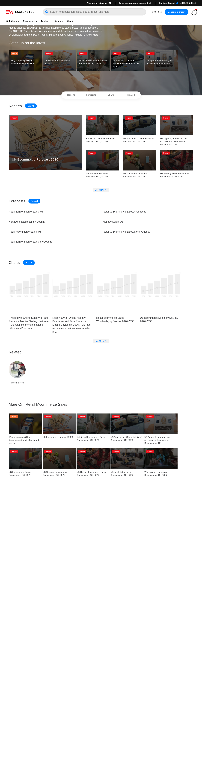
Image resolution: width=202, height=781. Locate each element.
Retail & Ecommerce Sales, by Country (30, 241)
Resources (29, 21)
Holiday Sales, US (113, 221)
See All (30, 106)
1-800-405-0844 (187, 3)
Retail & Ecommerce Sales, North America (126, 231)
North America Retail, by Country (27, 221)
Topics (44, 21)
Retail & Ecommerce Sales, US (26, 211)
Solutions (11, 21)
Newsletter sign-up (97, 3)
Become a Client (176, 12)
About (69, 21)
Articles (58, 21)
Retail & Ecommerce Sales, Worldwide (124, 211)
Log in (155, 11)
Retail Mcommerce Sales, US (25, 231)
